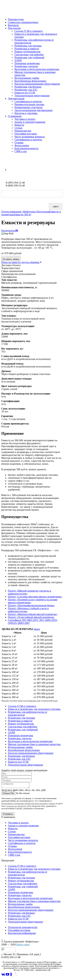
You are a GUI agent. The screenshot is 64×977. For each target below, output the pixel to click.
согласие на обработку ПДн (18, 806)
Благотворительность (26, 148)
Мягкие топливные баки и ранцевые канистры (34, 744)
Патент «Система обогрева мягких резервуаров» (35, 596)
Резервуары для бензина (27, 86)
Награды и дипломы (25, 113)
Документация (16, 98)
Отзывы (18, 142)
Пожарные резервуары (27, 63)
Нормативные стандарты (28, 107)
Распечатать (8, 230)
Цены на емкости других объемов (20, 262)
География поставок (25, 133)
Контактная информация (22, 933)
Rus (3, 164)
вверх (37, 629)
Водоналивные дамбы (26, 78)
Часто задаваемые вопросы (29, 136)
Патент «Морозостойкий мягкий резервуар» (32, 614)
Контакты (13, 25)
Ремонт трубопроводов (27, 51)
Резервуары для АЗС (25, 89)
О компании (15, 116)
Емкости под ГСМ (24, 92)
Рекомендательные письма (29, 104)
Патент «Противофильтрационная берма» (31, 605)
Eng (10, 169)
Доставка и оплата (24, 119)
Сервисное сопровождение (23, 22)
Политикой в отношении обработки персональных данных (28, 803)
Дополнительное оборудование (32, 95)
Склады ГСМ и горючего (28, 31)
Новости (19, 125)
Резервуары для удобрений (29, 57)
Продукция (14, 28)
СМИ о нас (20, 151)
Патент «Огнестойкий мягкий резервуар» (31, 617)
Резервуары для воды (26, 66)
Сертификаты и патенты (28, 101)
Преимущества (22, 130)
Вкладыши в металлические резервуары (36, 69)
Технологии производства (22, 927)
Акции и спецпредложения (29, 122)
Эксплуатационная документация (33, 110)
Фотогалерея (21, 145)
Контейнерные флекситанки (30, 81)
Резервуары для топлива (28, 45)
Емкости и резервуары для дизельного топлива (34, 709)
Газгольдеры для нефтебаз (29, 54)
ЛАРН (18, 60)
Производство (16, 19)
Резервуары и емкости (26, 48)
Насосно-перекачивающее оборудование (37, 83)
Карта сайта (23, 944)
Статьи (18, 127)
